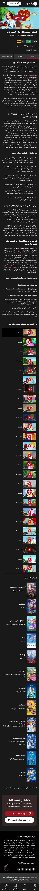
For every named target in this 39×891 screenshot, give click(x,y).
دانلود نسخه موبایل (20, 813)
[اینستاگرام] (22, 869)
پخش (17, 17)
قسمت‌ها (20, 56)
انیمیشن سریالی (32, 75)
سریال (34, 50)
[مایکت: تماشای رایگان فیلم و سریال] (31, 4)
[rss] (18, 869)
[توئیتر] (29, 869)
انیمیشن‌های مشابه (7, 56)
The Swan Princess (11, 267)
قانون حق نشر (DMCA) (25, 863)
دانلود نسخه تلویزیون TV (18, 820)
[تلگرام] (26, 869)
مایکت (35, 788)
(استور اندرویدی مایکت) (20, 879)
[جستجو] (4, 3)
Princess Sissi (19, 253)
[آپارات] (33, 869)
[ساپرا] (6, 867)
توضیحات (32, 56)
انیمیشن (28, 50)
